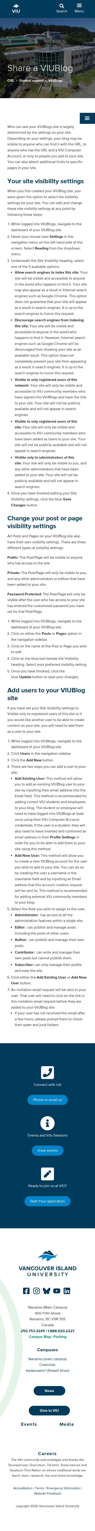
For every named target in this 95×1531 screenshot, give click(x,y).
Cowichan (47, 1364)
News (49, 1391)
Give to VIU (49, 1410)
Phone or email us (47, 1100)
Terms (39, 1488)
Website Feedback (47, 1493)
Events (29, 1424)
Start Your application (47, 1201)
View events (48, 1150)
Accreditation (22, 1488)
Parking (59, 1336)
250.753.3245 (33, 1331)
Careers (47, 1453)
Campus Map (40, 1336)
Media (66, 1424)
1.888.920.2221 (61, 1331)
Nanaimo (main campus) (47, 1359)
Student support (31, 80)
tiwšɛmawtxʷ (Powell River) (47, 1370)
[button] (87, 118)
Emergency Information (63, 1488)
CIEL (11, 80)
